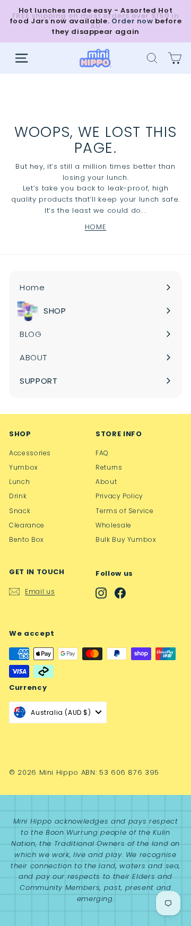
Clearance (27, 525)
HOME (96, 227)
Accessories (30, 452)
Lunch (19, 481)
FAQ (102, 452)
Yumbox (23, 467)
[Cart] (174, 58)
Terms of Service (124, 510)
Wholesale (114, 525)
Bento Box (26, 539)
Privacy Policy (119, 495)
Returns (109, 467)
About (106, 481)
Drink (18, 495)
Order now (132, 21)
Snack (19, 510)
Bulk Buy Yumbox (126, 539)
